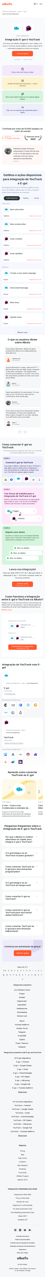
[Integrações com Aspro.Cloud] (13, 762)
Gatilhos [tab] (26, 198)
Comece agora (22, 953)
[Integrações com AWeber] (20, 705)
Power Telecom (22, 1043)
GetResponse (22, 1008)
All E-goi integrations (22, 1058)
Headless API (22, 1220)
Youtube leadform (22, 1025)
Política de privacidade (22, 1239)
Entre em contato (22, 1253)
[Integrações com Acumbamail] (13, 705)
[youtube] (25, 1230)
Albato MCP (22, 1216)
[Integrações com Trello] (5, 754)
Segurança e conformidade (22, 1205)
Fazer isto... (12, 633)
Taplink (22, 1039)
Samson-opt (22, 1016)
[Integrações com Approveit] (36, 754)
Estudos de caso (22, 1202)
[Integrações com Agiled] (13, 754)
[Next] (25, 432)
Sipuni (21, 1021)
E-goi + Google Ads (22, 1084)
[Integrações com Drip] (20, 712)
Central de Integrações (9, 11)
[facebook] (15, 1230)
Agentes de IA (22, 1180)
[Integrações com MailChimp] (5, 705)
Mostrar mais (22, 332)
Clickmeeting (22, 1012)
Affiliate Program (23, 1176)
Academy (22, 1162)
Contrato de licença (22, 1236)
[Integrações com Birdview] (20, 762)
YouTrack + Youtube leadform (22, 1131)
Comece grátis (22, 54)
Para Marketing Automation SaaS (22, 1212)
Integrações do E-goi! (35, 216)
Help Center (22, 1158)
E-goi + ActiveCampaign (22, 1073)
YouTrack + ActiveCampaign (22, 1117)
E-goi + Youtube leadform (22, 1088)
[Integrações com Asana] (5, 762)
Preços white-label (22, 1198)
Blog (22, 1155)
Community (22, 1173)
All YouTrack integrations (23, 1102)
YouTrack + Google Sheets (22, 1109)
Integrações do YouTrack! (34, 245)
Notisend (21, 1047)
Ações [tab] (36, 198)
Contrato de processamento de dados (22, 1243)
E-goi (24, 11)
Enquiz (22, 994)
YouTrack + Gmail (22, 1113)
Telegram (22, 1032)
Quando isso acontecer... (17, 621)
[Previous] (20, 432)
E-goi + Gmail (22, 1069)
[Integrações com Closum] (5, 712)
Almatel (22, 997)
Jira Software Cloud (22, 990)
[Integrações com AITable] (28, 754)
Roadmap (22, 1169)
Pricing (22, 1151)
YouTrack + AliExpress (22, 1124)
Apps (19, 11)
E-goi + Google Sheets (23, 1065)
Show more (22, 1092)
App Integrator (22, 1165)
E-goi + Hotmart (22, 1062)
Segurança (22, 1249)
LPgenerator (22, 1001)
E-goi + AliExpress (22, 1080)
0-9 (4, 971)
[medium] (30, 1230)
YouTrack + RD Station (22, 1120)
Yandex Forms (22, 1028)
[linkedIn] (20, 1230)
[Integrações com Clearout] (36, 705)
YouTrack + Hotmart (22, 1105)
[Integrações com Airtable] (20, 754)
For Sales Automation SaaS (22, 1209)
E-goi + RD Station (22, 1077)
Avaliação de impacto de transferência (22, 1246)
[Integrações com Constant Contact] (13, 712)
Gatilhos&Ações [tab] (12, 198)
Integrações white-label (22, 1194)
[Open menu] (41, 4)
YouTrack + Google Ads (22, 1128)
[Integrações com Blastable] (28, 705)
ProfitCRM (22, 1036)
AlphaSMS (22, 1005)
